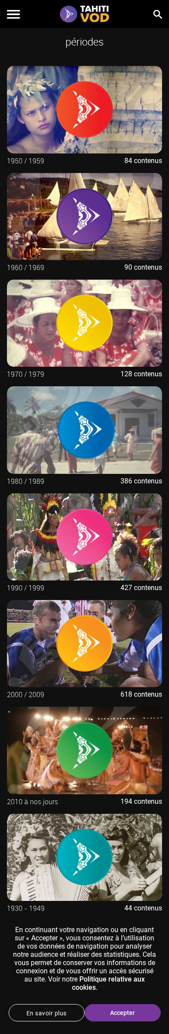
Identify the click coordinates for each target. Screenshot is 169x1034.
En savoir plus (46, 1013)
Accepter (122, 1012)
